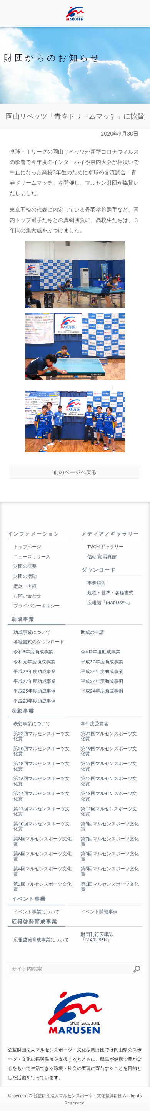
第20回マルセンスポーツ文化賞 (41, 751)
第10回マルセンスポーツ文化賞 (41, 826)
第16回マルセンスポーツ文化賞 (41, 781)
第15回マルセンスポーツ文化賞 (109, 781)
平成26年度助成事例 (102, 681)
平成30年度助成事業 (102, 662)
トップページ (27, 546)
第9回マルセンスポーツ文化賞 (110, 826)
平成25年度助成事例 (34, 691)
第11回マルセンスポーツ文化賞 (109, 811)
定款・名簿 (25, 586)
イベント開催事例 (99, 911)
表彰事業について (31, 723)
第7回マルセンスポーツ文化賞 (110, 841)
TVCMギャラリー (105, 546)
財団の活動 (25, 576)
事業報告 (96, 583)
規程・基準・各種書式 (110, 592)
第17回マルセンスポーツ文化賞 (109, 766)
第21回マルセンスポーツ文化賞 (109, 736)
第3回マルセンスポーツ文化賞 (110, 871)
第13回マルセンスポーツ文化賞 (109, 796)
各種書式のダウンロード (38, 642)
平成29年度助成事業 (34, 671)
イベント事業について (36, 911)
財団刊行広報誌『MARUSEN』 (97, 936)
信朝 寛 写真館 (102, 556)
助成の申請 (92, 632)
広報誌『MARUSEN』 (109, 602)
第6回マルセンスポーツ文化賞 (42, 856)
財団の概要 (25, 566)
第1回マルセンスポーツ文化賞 (110, 886)
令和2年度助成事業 (100, 652)
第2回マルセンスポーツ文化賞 (42, 886)
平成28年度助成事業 (102, 671)
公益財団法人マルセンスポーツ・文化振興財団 (77, 1095)
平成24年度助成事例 (102, 691)
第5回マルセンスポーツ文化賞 (110, 856)
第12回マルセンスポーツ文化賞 (41, 811)
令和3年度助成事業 (33, 652)
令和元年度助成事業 (34, 662)
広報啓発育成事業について (41, 939)
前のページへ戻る (75, 472)
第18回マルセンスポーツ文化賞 (41, 766)
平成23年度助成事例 (34, 701)
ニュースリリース (31, 556)
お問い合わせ (27, 595)
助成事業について (31, 632)
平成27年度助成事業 (34, 681)
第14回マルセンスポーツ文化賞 (41, 796)
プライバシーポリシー (36, 605)
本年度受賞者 (94, 723)
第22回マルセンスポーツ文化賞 (41, 736)
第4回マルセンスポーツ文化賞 (42, 871)
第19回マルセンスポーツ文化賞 (109, 751)
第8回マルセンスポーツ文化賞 (42, 841)
